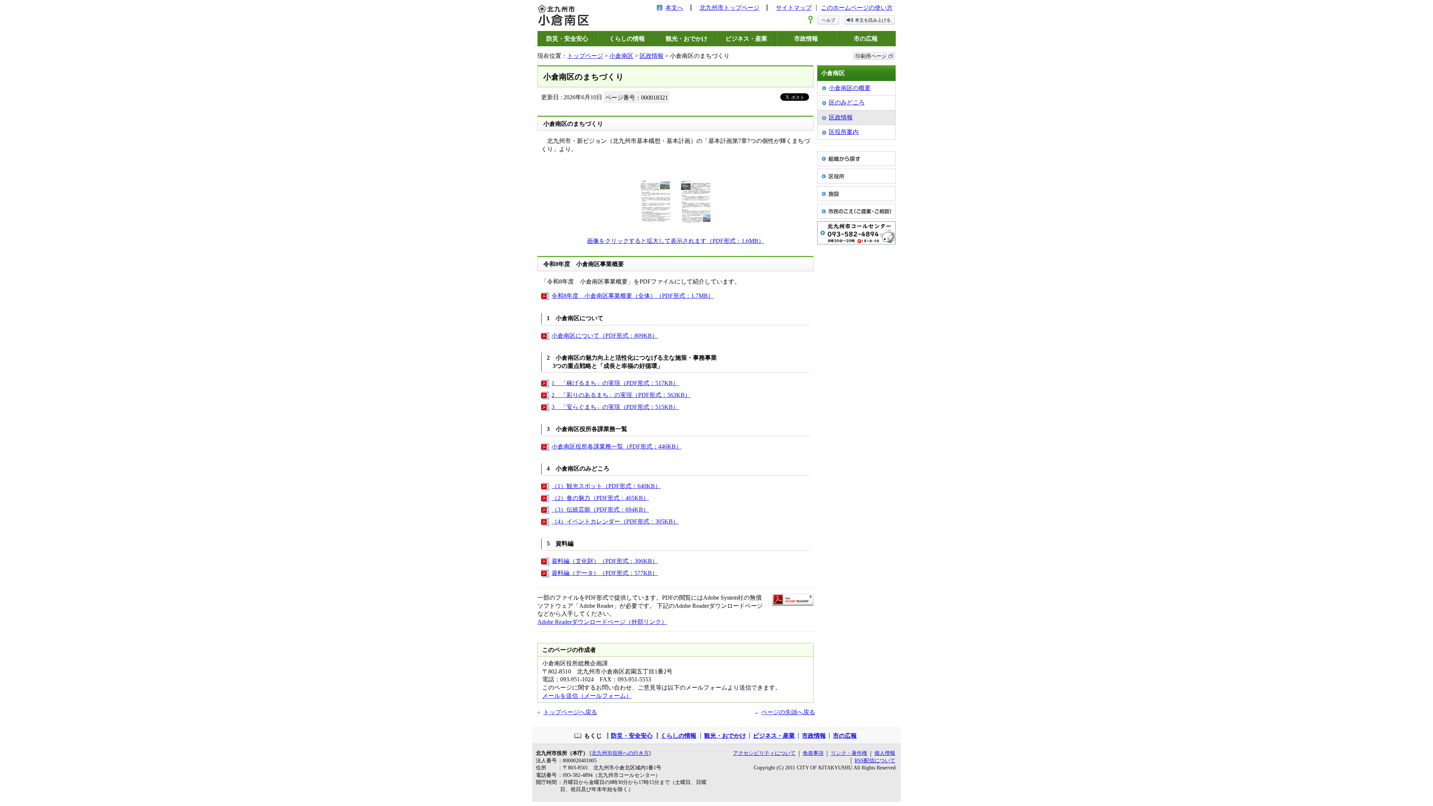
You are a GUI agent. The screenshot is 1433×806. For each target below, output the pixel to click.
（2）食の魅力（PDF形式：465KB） (600, 498)
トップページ (585, 56)
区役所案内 (844, 132)
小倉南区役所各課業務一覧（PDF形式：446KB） (617, 446)
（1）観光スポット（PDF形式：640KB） (606, 486)
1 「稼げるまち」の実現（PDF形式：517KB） (615, 383)
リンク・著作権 (849, 753)
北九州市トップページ (729, 7)
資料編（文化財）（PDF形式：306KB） (605, 561)
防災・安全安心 (567, 38)
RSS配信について (875, 760)
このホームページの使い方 (857, 7)
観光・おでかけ (687, 38)
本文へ (674, 7)
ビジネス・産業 (746, 38)
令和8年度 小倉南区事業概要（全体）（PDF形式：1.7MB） (633, 296)
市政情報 (806, 38)
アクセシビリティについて (764, 753)
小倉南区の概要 (850, 88)
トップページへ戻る (570, 712)
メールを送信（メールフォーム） (587, 696)
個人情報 (884, 753)
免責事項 (813, 753)
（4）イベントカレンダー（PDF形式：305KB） (615, 521)
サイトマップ (794, 7)
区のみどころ (847, 102)
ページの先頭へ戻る (788, 712)
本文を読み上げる (873, 20)
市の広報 (866, 38)
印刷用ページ (871, 56)
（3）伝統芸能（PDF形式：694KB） (600, 509)
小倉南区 (621, 56)
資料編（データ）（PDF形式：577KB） (605, 573)
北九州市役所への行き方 (620, 753)
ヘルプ (828, 20)
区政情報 (652, 56)
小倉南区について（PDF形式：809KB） (605, 335)
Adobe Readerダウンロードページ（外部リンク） (602, 622)
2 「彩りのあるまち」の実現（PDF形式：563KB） (621, 395)
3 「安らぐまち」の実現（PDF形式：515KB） (615, 407)
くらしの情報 (627, 38)
